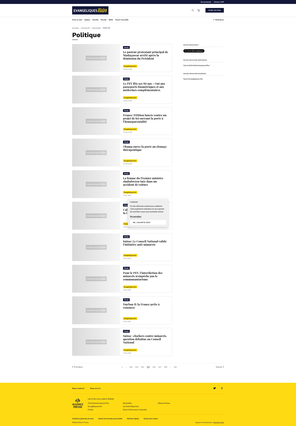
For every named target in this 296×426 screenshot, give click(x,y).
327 (159, 367)
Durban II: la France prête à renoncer (141, 305)
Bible (111, 20)
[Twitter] (214, 388)
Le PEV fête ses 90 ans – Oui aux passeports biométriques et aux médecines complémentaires (144, 87)
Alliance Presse (164, 403)
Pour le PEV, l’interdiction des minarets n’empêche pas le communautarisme (142, 276)
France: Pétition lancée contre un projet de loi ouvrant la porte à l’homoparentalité (144, 118)
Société (95, 20)
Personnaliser (136, 216)
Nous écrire (95, 388)
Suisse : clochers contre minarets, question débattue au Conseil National (145, 339)
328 (165, 367)
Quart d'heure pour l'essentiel (135, 409)
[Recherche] (192, 10)
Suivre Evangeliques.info (193, 79)
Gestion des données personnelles (110, 419)
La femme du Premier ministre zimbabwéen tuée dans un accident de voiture (143, 181)
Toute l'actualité (121, 20)
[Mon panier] (198, 10)
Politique (96, 28)
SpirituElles (127, 403)
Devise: (219, 2)
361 (175, 367)
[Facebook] (222, 388)
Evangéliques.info (130, 66)
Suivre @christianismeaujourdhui (196, 65)
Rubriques (219, 20)
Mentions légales (133, 419)
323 (136, 367)
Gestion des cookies (151, 419)
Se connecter (206, 2)
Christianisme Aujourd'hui (98, 403)
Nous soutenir (78, 388)
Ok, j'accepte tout (142, 222)
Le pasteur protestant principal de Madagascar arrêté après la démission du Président (145, 55)
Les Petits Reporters (131, 406)
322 (131, 367)
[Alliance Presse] (77, 408)
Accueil (75, 28)
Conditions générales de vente (83, 419)
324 (142, 367)
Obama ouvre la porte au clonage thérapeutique (145, 148)
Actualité (85, 28)
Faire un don (77, 20)
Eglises (87, 20)
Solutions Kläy (219, 422)
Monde (103, 20)
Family (90, 409)
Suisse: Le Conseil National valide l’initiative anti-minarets (145, 242)
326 (154, 367)
